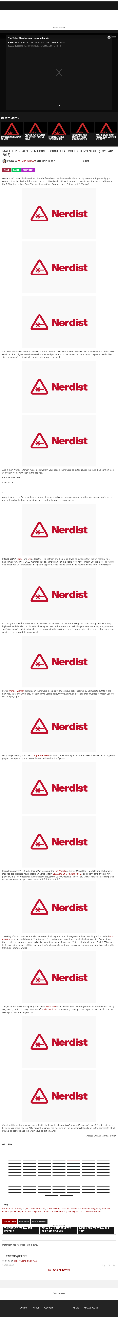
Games (16, 170)
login (105, 6)
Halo (103, 1208)
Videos (76, 1307)
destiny (56, 1208)
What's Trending (39, 1221)
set (49, 1009)
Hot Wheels (60, 871)
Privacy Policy (90, 1307)
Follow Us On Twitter (59, 1270)
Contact (24, 1307)
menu (113, 6)
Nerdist (16, 6)
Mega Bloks (37, 1211)
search (98, 6)
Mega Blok (51, 1006)
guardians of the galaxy (89, 1208)
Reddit (108, 161)
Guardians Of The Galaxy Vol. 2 (67, 873)
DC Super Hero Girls (40, 755)
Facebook (98, 161)
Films (6, 170)
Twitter (93, 161)
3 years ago (8, 1265)
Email (113, 161)
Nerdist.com (63, 1308)
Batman (6, 1208)
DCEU (49, 1208)
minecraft (48, 1211)
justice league (16, 1211)
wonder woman (93, 1211)
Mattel (20, 559)
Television (28, 170)
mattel (27, 1211)
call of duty (16, 1208)
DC (29, 559)
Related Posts (10, 1221)
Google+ (103, 161)
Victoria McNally (26, 161)
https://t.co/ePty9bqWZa (25, 1260)
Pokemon (58, 1211)
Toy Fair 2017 (78, 1211)
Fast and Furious (69, 1208)
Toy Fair (67, 1211)
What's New (24, 1221)
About (36, 1307)
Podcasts (48, 1307)
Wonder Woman (16, 690)
